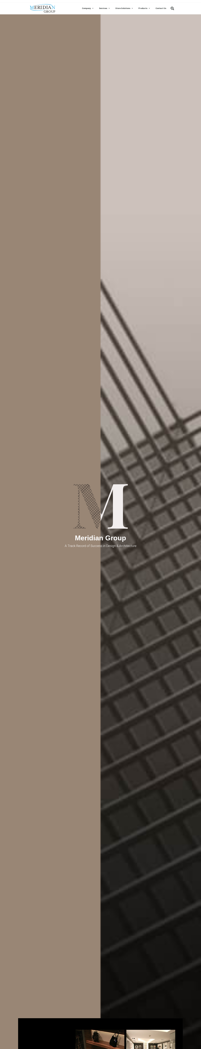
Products (142, 8)
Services (103, 8)
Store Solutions (122, 8)
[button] (172, 8)
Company (86, 8)
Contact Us (161, 8)
